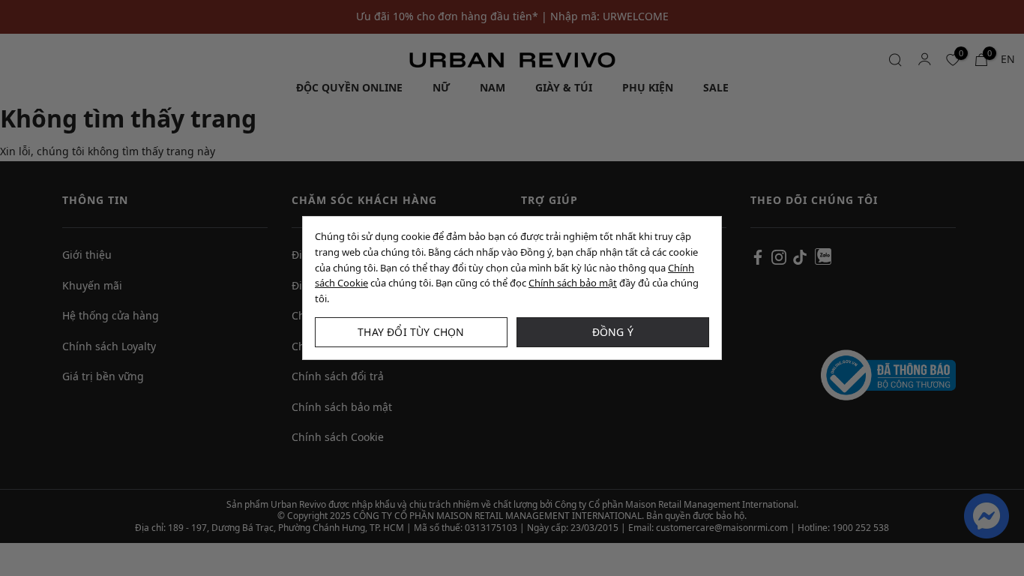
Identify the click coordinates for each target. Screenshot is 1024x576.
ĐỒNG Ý (612, 332)
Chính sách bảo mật (572, 283)
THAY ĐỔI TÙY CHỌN (411, 332)
